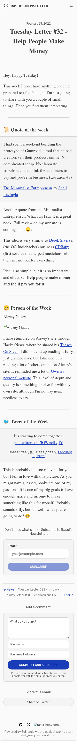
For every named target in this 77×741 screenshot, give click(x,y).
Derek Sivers (59, 240)
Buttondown (29, 731)
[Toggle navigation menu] (71, 5)
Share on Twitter (38, 702)
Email (12, 546)
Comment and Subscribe (38, 665)
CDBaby (62, 246)
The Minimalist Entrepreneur (27, 188)
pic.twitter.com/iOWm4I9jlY (38, 442)
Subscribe (38, 566)
